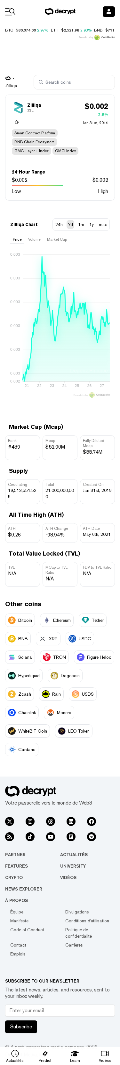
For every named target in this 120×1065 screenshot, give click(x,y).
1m (81, 224)
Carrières (74, 945)
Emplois (18, 953)
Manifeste (19, 920)
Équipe (16, 911)
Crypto (14, 877)
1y (91, 224)
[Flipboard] (71, 836)
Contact (18, 945)
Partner (15, 854)
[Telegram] (91, 836)
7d (70, 224)
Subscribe (21, 1027)
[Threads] (50, 821)
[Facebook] (91, 821)
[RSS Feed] (9, 836)
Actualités (74, 854)
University (73, 866)
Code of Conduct (27, 929)
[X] (9, 821)
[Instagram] (30, 821)
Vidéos (68, 877)
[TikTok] (30, 836)
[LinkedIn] (71, 821)
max (103, 224)
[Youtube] (50, 836)
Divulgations (77, 911)
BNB (98, 30)
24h (59, 224)
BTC (9, 30)
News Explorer (23, 888)
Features (16, 866)
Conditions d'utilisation (87, 920)
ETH (55, 30)
